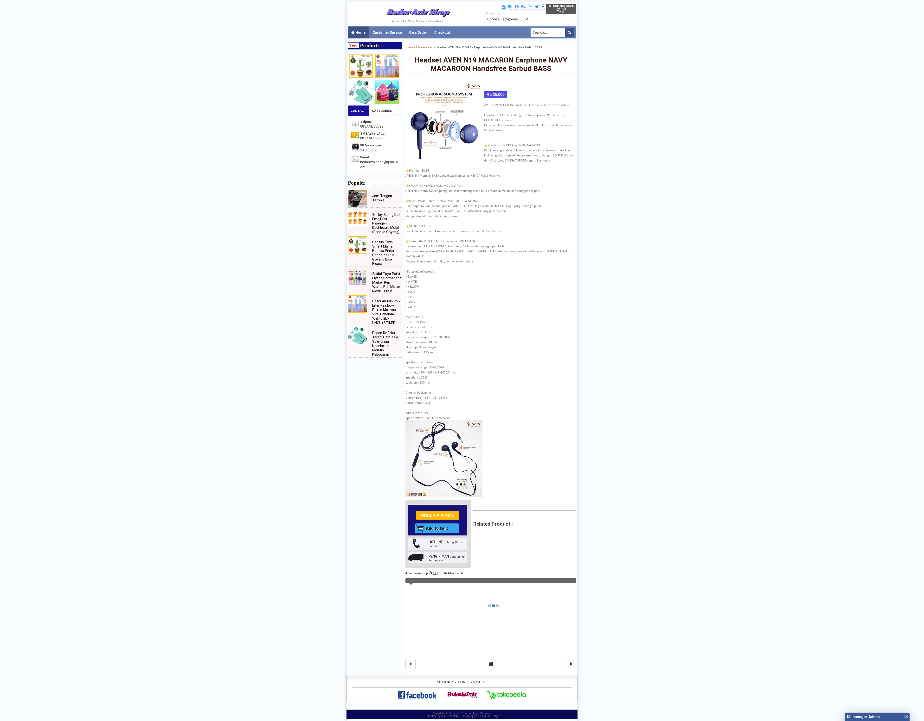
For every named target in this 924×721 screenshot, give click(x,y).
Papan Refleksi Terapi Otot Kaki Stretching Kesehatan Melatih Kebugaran (385, 344)
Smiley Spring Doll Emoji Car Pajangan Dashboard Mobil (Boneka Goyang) (386, 223)
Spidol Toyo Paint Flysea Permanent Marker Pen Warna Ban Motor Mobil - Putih (386, 282)
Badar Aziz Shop (418, 11)
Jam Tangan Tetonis (382, 198)
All (461, 573)
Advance (453, 573)
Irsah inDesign (490, 716)
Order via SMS (438, 515)
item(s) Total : (561, 8)
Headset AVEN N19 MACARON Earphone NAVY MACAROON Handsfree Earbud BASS (491, 64)
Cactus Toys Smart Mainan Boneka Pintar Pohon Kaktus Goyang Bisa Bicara (383, 253)
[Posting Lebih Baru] (410, 664)
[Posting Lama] (571, 664)
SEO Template (450, 716)
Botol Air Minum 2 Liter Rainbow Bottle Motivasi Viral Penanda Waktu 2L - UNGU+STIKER (386, 312)
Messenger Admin (863, 717)
